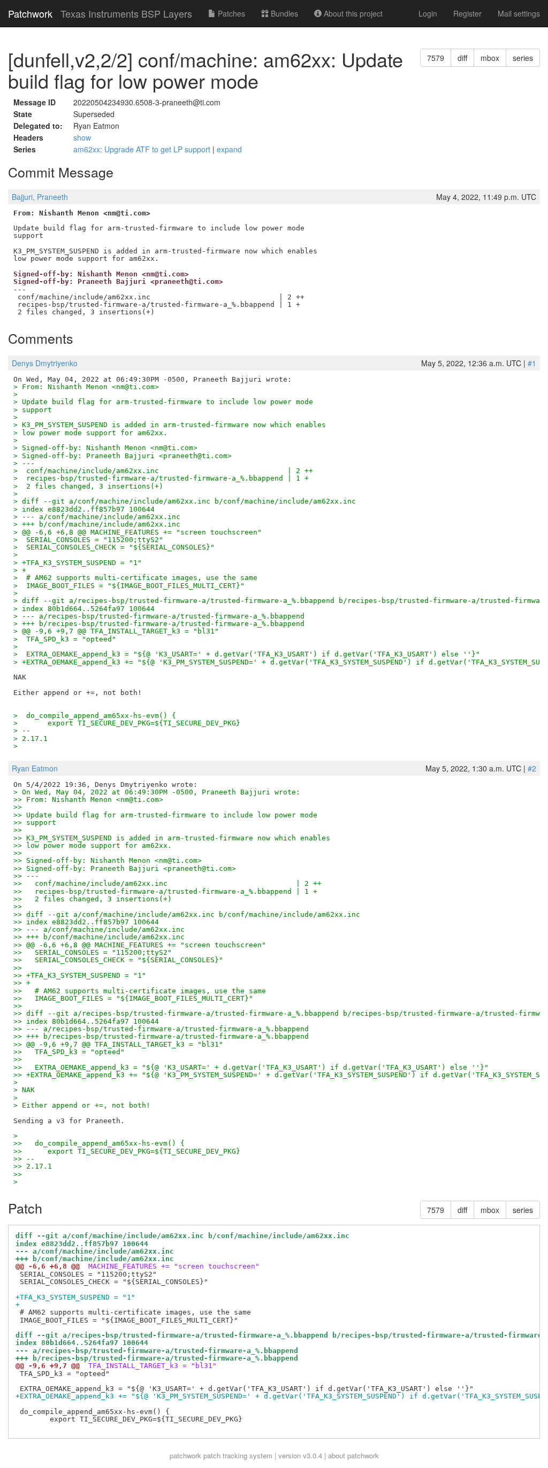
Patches (230, 13)
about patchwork (353, 1455)
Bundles (283, 13)
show (82, 137)
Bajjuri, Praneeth (40, 196)
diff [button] (462, 57)
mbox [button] (490, 57)
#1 (532, 363)
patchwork (185, 1455)
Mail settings (519, 13)
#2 (532, 768)
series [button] (523, 57)
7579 (435, 57)
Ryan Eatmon (35, 768)
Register (467, 13)
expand (229, 149)
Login (427, 13)
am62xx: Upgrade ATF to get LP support (142, 149)
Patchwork (30, 13)
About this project (352, 13)
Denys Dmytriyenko (45, 363)
